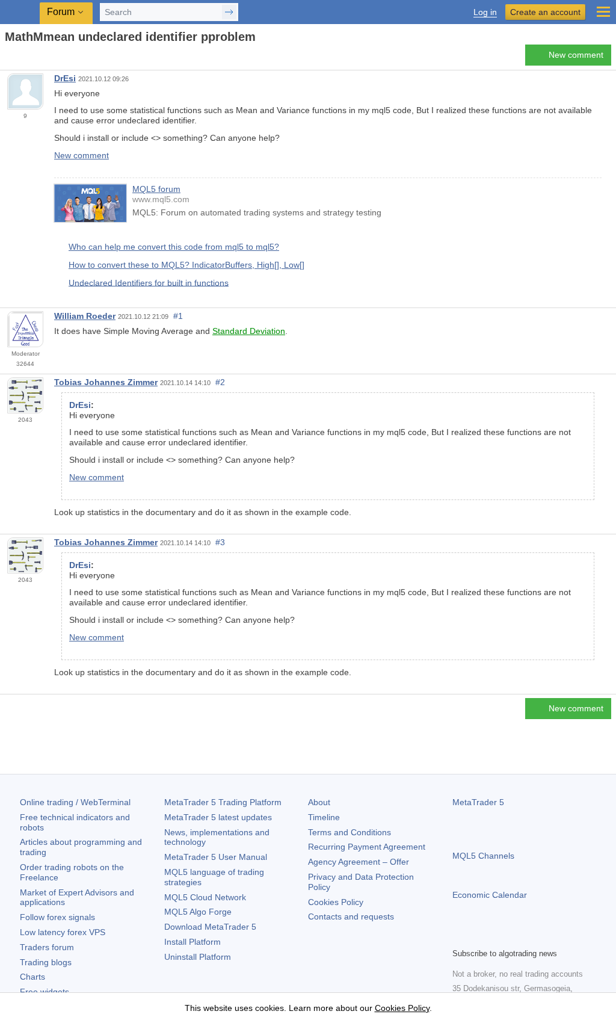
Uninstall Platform (197, 957)
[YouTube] (517, 937)
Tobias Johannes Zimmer (106, 382)
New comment (576, 55)
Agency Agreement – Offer (358, 862)
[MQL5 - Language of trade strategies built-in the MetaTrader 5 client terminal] (21, 12)
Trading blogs (46, 962)
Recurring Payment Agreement (366, 846)
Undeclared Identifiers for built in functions (149, 282)
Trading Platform (223, 802)
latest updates (218, 817)
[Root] (8, 58)
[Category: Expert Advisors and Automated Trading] (23, 58)
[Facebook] (459, 937)
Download (210, 927)
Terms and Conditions (349, 832)
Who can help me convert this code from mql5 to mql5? (174, 247)
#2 (220, 382)
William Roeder (85, 316)
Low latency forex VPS (62, 932)
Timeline (324, 817)
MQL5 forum (156, 189)
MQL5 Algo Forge (198, 911)
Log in (485, 12)
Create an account (545, 12)
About (319, 802)
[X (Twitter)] (498, 937)
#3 (220, 542)
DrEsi (65, 78)
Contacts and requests (351, 916)
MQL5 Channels (483, 856)
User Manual (215, 857)
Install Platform (192, 942)
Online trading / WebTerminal (75, 802)
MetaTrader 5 (478, 802)
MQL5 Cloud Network (205, 897)
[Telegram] (479, 937)
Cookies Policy (335, 902)
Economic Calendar (489, 895)
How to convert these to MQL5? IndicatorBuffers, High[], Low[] (186, 265)
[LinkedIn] (536, 937)
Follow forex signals (57, 917)
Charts (32, 976)
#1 (178, 316)
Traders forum (47, 947)
